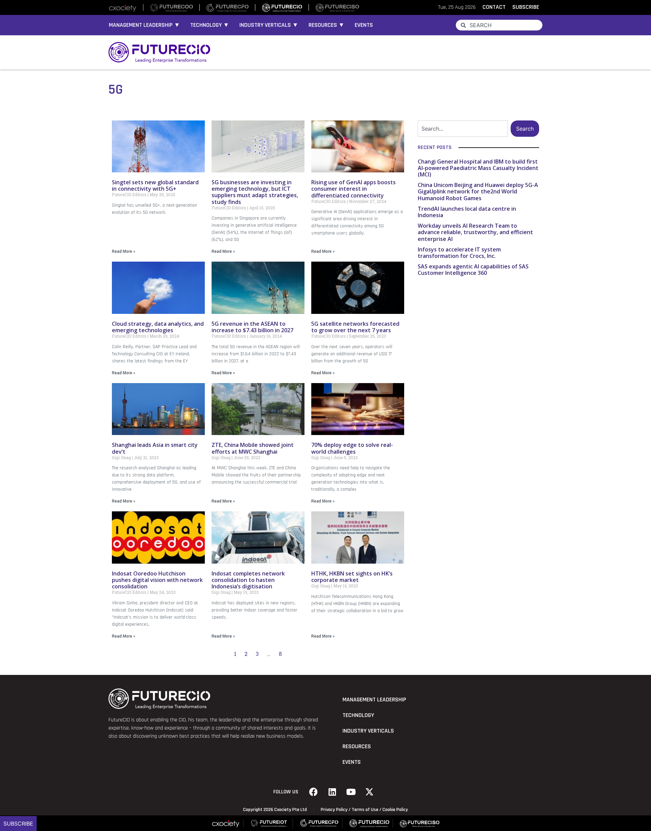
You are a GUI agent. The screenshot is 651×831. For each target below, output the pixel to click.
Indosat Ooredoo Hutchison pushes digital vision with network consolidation (157, 580)
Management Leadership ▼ (144, 25)
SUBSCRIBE (525, 7)
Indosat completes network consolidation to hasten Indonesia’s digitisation (248, 580)
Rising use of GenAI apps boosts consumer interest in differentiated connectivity (353, 188)
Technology (358, 715)
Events (364, 25)
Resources (356, 746)
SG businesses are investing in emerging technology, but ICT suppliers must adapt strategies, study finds (255, 192)
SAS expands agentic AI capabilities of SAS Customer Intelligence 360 (473, 270)
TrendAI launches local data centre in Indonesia (467, 212)
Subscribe (18, 823)
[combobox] (499, 25)
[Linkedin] (332, 791)
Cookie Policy (395, 810)
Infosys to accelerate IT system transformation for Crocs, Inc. (459, 253)
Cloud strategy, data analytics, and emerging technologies (158, 327)
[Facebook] (313, 791)
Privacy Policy (334, 810)
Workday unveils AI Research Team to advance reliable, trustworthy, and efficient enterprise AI (475, 232)
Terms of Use (365, 810)
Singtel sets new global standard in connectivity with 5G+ (155, 185)
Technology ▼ (209, 25)
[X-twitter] (369, 791)
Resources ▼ (326, 25)
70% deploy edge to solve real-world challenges (352, 448)
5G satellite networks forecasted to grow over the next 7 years (355, 327)
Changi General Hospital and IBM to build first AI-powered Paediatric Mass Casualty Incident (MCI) (478, 168)
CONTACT (494, 7)
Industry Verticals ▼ (268, 25)
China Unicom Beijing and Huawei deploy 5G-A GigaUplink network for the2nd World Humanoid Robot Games (478, 191)
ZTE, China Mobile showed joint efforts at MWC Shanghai (253, 448)
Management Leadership (374, 699)
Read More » (123, 251)
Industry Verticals (368, 731)
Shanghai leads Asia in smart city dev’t (155, 448)
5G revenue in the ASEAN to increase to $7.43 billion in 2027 (252, 327)
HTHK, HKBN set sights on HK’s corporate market (352, 577)
